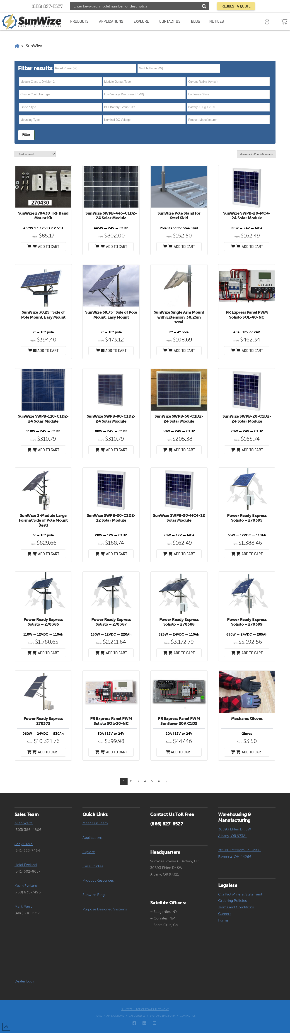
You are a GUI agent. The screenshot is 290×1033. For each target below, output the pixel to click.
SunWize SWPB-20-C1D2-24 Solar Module (246, 419)
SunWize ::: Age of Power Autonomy (145, 1009)
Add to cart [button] (48, 246)
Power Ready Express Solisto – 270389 (246, 622)
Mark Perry (23, 906)
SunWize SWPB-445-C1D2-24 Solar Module (111, 216)
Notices (216, 21)
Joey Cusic (23, 844)
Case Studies (92, 866)
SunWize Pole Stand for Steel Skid (179, 216)
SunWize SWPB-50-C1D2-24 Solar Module (179, 419)
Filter (26, 134)
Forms (223, 920)
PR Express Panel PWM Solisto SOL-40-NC (247, 315)
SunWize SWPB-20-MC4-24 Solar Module (247, 216)
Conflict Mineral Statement (240, 894)
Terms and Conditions (236, 907)
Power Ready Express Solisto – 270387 (111, 622)
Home (98, 1015)
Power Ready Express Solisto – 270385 (246, 518)
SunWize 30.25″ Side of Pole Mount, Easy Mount (43, 315)
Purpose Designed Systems (104, 909)
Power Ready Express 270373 (43, 721)
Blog (195, 21)
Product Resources (98, 880)
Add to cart (47, 350)
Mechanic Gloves (247, 718)
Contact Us (188, 1015)
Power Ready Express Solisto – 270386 (43, 622)
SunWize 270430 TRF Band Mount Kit (43, 216)
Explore (88, 852)
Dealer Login (24, 981)
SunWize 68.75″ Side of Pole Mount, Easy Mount (111, 315)
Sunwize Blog (93, 895)
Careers (224, 914)
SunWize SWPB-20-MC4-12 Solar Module (179, 518)
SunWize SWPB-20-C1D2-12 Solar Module (111, 518)
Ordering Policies (232, 900)
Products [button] (79, 21)
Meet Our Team (95, 823)
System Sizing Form (162, 1015)
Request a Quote (236, 6)
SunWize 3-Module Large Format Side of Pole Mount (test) (43, 520)
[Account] (268, 21)
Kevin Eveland (25, 885)
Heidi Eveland (25, 865)
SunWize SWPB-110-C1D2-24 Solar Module (43, 419)
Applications (92, 837)
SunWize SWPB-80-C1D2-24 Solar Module (111, 419)
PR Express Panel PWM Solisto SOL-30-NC (111, 721)
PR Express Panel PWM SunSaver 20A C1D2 (179, 721)
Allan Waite (23, 823)
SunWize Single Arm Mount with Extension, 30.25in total (179, 317)
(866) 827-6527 (47, 6)
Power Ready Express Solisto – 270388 (179, 622)
